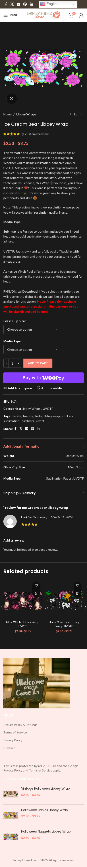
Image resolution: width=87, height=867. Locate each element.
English (52, 4)
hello (38, 416)
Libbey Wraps (26, 114)
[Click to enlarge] (12, 99)
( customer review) (36, 134)
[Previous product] (70, 114)
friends (28, 416)
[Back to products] (75, 114)
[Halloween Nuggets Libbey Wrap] (10, 836)
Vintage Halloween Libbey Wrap (45, 788)
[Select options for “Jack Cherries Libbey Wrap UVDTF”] (77, 593)
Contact (9, 748)
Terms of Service (15, 732)
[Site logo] (43, 15)
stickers (67, 416)
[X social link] (12, 4)
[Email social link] (18, 4)
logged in (27, 549)
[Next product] (81, 114)
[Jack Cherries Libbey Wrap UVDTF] (64, 599)
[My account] (81, 15)
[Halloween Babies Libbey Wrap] (10, 815)
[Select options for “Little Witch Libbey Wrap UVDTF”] (36, 593)
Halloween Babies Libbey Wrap (44, 810)
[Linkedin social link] (31, 4)
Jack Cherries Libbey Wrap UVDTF (64, 624)
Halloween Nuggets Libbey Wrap (46, 831)
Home (7, 114)
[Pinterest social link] (25, 4)
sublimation (11, 421)
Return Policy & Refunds (20, 725)
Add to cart (38, 363)
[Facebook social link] (6, 4)
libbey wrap (52, 416)
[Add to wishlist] (36, 586)
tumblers (28, 421)
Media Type (12, 341)
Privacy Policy (12, 740)
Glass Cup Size (14, 321)
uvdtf (40, 421)
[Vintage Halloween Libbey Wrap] (10, 793)
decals (16, 416)
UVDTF (48, 408)
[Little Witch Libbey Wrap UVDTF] (22, 599)
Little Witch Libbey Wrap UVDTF (22, 624)
